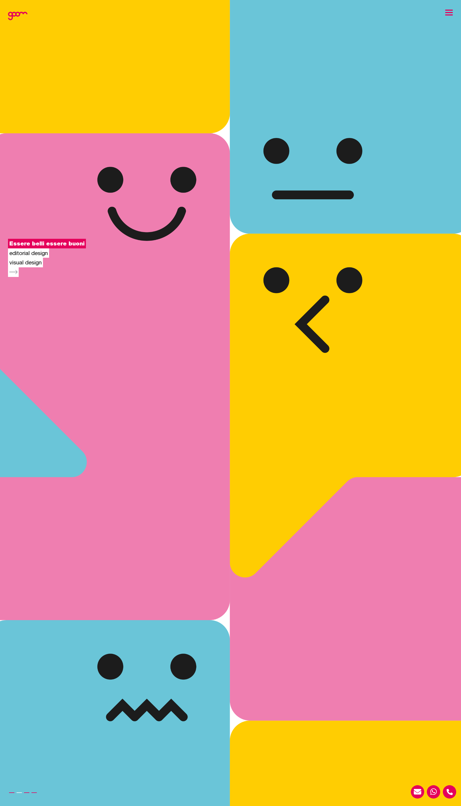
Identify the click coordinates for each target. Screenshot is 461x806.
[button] (11, 792)
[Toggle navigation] (449, 12)
